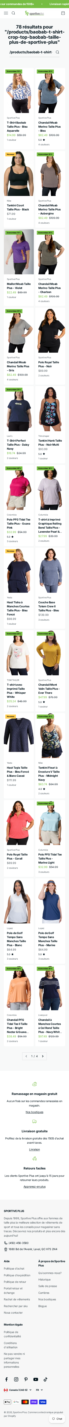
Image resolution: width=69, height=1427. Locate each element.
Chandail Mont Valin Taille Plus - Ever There (49, 688)
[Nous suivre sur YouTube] (35, 1379)
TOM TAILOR (13, 680)
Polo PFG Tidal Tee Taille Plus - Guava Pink (18, 523)
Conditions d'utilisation (10, 1345)
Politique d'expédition (17, 1275)
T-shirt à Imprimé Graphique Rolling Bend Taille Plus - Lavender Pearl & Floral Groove (49, 527)
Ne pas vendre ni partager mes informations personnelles (14, 1360)
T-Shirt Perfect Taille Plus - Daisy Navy (18, 444)
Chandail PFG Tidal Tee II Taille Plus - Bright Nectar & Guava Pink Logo (17, 1028)
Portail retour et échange (13, 1290)
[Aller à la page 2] (43, 1056)
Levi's (9, 436)
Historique (44, 1279)
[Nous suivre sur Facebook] (6, 1379)
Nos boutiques (34, 1112)
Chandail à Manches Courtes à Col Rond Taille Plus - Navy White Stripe (49, 1028)
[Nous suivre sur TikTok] (45, 1379)
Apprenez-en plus (35, 1186)
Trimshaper (43, 436)
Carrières (43, 1292)
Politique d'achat (14, 1268)
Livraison (34, 1149)
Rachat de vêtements (17, 1299)
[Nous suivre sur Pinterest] (26, 1379)
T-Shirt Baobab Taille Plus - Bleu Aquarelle (17, 126)
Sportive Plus (13, 117)
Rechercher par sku (16, 1306)
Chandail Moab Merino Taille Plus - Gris (18, 366)
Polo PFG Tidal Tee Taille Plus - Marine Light (50, 858)
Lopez (10, 928)
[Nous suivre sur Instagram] (16, 1379)
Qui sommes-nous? (50, 1273)
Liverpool (42, 1015)
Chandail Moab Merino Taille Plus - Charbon (49, 288)
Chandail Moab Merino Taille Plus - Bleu (49, 126)
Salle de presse (47, 1286)
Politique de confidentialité (12, 1334)
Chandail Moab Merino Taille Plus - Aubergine (49, 209)
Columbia (11, 514)
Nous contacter (13, 1312)
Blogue (42, 1306)
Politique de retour (15, 1281)
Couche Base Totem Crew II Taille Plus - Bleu (48, 606)
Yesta (9, 597)
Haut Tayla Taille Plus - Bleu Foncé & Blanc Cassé (18, 771)
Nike (9, 200)
